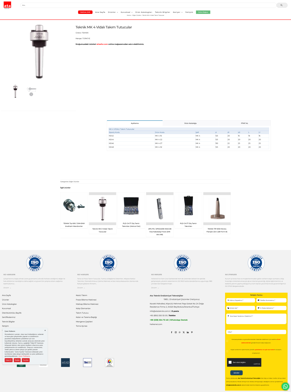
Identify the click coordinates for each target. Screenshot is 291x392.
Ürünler (5, 300)
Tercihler (26, 360)
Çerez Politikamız (24, 356)
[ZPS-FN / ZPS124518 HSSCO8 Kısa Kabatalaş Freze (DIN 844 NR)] (102, 208)
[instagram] (176, 332)
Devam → (7, 288)
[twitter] (184, 332)
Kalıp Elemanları (83, 308)
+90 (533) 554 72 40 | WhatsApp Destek (169, 320)
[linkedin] (188, 332)
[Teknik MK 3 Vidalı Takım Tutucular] (217, 208)
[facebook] (172, 332)
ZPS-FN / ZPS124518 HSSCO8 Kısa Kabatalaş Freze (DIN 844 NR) (102, 232)
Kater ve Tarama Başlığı (86, 317)
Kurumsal (6, 308)
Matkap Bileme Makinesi (87, 304)
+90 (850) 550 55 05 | (163, 315)
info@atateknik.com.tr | (164, 311)
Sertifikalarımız (8, 317)
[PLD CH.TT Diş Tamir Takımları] (131, 206)
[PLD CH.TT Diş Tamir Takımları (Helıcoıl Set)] (74, 206)
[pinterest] (192, 332)
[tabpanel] (189, 138)
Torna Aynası (81, 326)
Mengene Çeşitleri (84, 322)
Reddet (17, 360)
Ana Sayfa (6, 295)
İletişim (5, 326)
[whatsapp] (180, 332)
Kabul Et (8, 360)
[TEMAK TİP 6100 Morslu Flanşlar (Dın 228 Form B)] (159, 208)
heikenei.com (156, 324)
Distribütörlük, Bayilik (11, 313)
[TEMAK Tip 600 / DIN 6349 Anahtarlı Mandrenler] (188, 206)
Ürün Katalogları (9, 304)
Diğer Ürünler (74, 182)
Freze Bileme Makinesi (86, 300)
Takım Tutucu (82, 313)
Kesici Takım (81, 295)
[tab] (135, 123)
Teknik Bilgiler (8, 322)
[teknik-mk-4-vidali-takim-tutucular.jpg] (39, 51)
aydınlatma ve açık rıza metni (264, 349)
